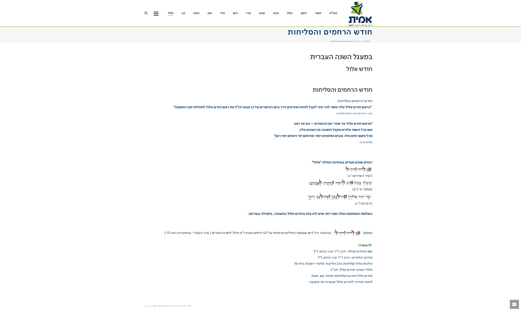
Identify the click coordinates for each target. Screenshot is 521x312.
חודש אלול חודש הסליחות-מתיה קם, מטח (341, 276)
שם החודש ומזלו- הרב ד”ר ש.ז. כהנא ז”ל (343, 251)
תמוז (196, 13)
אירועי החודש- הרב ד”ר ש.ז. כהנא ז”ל (345, 257)
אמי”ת (333, 13)
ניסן (235, 13)
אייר (222, 13)
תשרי (318, 13)
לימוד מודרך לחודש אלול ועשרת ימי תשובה (340, 282)
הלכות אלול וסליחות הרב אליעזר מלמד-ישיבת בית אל (333, 264)
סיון (210, 13)
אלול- (351, 270)
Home (367, 41)
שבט (262, 13)
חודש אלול (357, 41)
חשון (304, 13)
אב (183, 13)
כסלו (290, 13)
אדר (248, 13)
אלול (170, 13)
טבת (276, 13)
